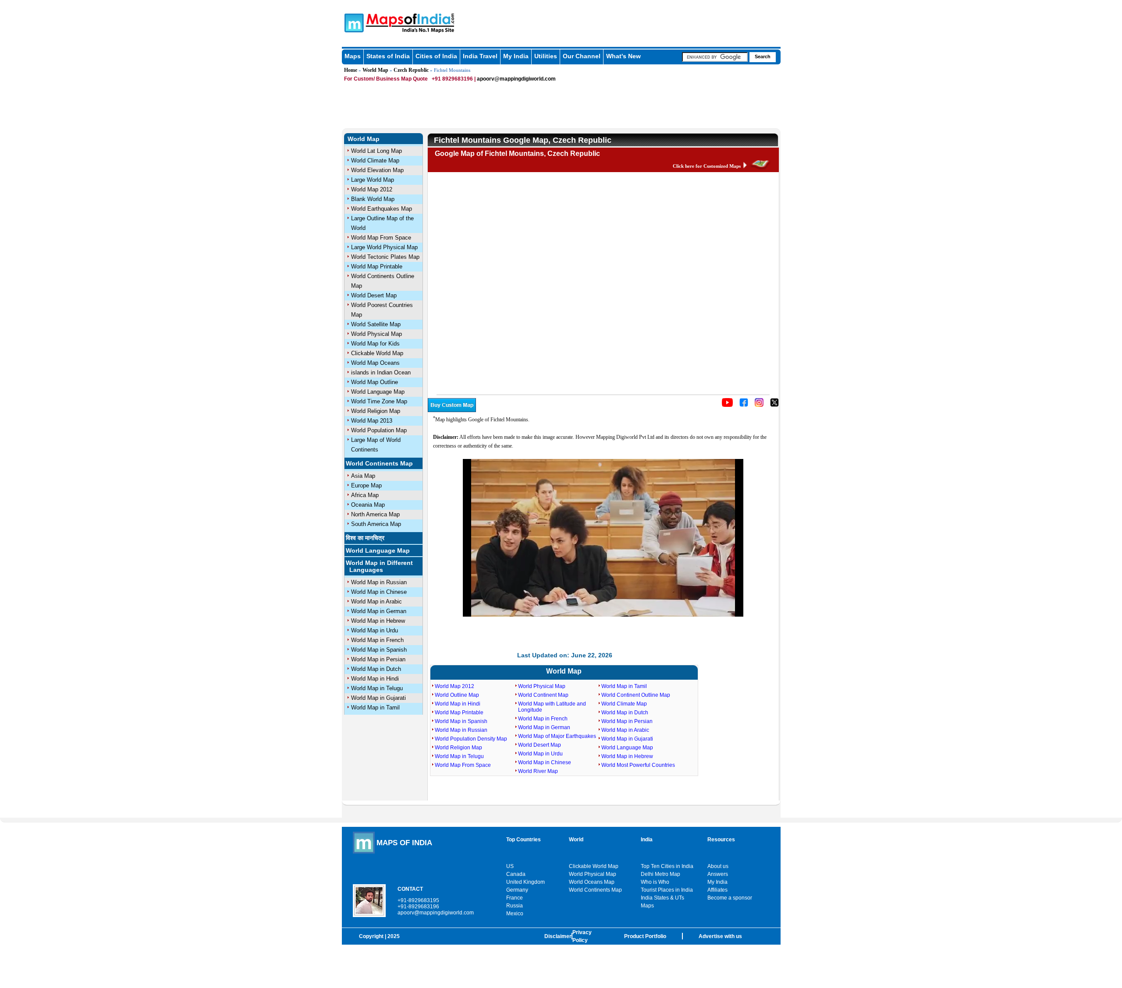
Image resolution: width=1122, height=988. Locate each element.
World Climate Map (375, 160)
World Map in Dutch (376, 669)
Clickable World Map (377, 353)
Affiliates (717, 890)
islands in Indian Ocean (381, 372)
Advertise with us (720, 936)
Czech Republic (411, 70)
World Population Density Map (471, 739)
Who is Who (655, 882)
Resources (721, 839)
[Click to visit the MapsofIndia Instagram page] (759, 405)
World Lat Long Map (376, 151)
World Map (375, 70)
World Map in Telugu (377, 688)
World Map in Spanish (379, 649)
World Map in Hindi (375, 678)
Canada (515, 874)
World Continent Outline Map (635, 695)
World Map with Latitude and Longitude (552, 707)
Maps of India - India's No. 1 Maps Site (353, 22)
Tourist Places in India (667, 890)
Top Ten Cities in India (667, 866)
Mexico (514, 913)
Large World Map (372, 179)
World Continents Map (379, 463)
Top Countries (523, 839)
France (514, 898)
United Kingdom (525, 882)
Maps (352, 56)
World (576, 839)
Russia (514, 906)
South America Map (376, 524)
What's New (623, 56)
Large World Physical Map (384, 247)
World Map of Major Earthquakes (557, 736)
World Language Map (378, 391)
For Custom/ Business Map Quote (386, 79)
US (510, 866)
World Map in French (377, 640)
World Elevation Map (377, 170)
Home (350, 70)
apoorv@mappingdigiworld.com (516, 79)
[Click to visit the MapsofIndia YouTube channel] (727, 405)
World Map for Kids (375, 343)
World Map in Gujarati (378, 698)
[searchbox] (715, 57)
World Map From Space (381, 237)
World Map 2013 (371, 420)
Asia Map (363, 476)
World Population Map (379, 430)
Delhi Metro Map (660, 874)
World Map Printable (376, 266)
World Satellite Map (376, 324)
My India (516, 56)
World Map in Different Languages (379, 566)
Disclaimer (558, 936)
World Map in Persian (378, 659)
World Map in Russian (379, 582)
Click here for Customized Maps (707, 166)
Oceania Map (368, 504)
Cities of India (436, 56)
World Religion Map (375, 411)
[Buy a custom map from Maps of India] (452, 410)
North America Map (375, 514)
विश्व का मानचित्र (365, 537)
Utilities (545, 56)
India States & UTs (662, 898)
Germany (517, 890)
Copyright (371, 936)
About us (717, 866)
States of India (388, 56)
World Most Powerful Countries (638, 765)
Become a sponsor (729, 898)
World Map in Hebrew (378, 621)
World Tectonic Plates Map (385, 257)
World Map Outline (374, 382)
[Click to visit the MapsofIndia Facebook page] (743, 405)
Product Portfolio (645, 936)
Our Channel (581, 56)
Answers (717, 874)
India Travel (480, 56)
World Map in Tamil (375, 707)
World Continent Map (543, 695)
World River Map (538, 771)
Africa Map (365, 495)
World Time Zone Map (379, 401)
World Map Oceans (375, 363)
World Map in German (378, 611)
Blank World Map (372, 199)
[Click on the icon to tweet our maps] (774, 405)
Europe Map (366, 485)
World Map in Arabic (376, 601)
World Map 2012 (371, 189)
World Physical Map (376, 334)
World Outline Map (457, 695)
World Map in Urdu (374, 630)
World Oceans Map (591, 882)
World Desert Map (374, 295)
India (647, 839)
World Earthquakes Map (381, 208)
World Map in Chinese (379, 592)
